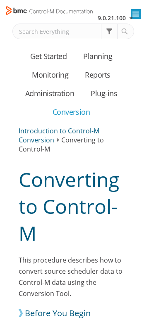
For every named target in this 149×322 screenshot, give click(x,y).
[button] (109, 31)
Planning (97, 56)
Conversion (71, 112)
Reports (98, 75)
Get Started (48, 56)
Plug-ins (104, 93)
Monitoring (50, 75)
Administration (49, 93)
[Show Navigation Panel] (136, 14)
